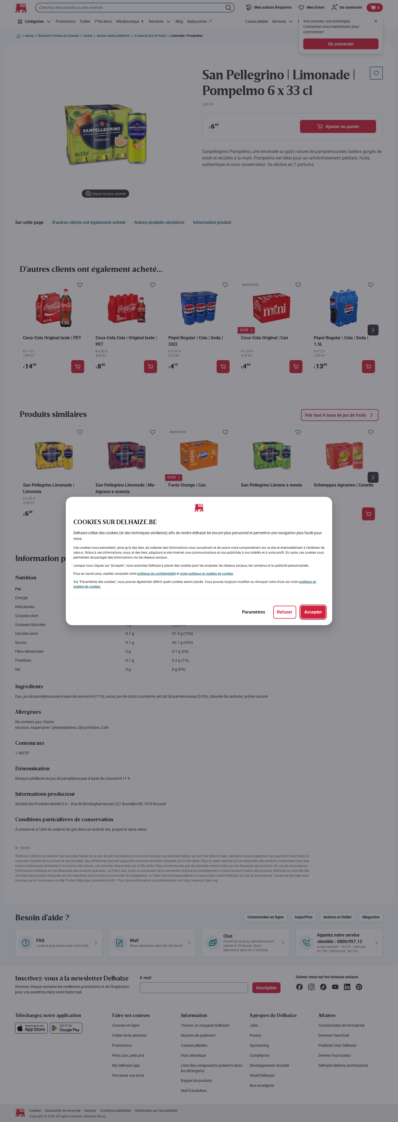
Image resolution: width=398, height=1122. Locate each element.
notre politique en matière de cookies (206, 574)
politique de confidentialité (156, 574)
